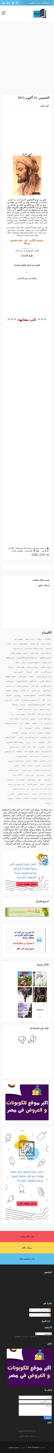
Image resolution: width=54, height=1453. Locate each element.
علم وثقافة (10, 658)
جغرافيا (15, 705)
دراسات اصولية (45, 709)
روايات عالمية (46, 667)
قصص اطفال (10, 676)
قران (23, 747)
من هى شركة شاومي (27, 1436)
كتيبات (34, 794)
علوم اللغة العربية (44, 719)
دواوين (16, 765)
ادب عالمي (25, 690)
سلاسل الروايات (11, 723)
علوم (39, 780)
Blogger (18, 1336)
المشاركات (43, 1310)
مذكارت (12, 794)
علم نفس (47, 780)
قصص (33, 719)
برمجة (11, 667)
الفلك (35, 761)
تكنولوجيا (41, 742)
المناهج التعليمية (29, 695)
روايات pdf (27, 1248)
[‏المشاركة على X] (38, 554)
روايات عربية (46, 644)
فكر (43, 700)
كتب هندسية (46, 751)
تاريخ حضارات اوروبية (16, 761)
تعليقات (44, 1315)
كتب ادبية (24, 719)
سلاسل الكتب (13, 770)
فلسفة (8, 690)
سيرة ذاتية (10, 681)
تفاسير (37, 765)
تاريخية (22, 705)
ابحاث (17, 700)
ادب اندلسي (46, 756)
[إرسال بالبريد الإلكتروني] (44, 554)
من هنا (27, 243)
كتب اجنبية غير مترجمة (16, 784)
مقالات (18, 798)
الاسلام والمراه (21, 756)
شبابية (25, 653)
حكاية (24, 765)
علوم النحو (31, 780)
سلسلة (8, 695)
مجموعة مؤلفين (23, 794)
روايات (39, 639)
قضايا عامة (34, 653)
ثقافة (27, 723)
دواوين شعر (20, 714)
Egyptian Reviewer (27, 1431)
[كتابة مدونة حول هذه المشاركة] (41, 554)
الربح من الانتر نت (31, 737)
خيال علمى (22, 676)
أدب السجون (9, 751)
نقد (20, 728)
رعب (35, 709)
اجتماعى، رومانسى (28, 733)
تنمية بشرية (23, 644)
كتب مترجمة (18, 648)
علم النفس (47, 690)
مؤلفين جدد (18, 639)
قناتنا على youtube (24, 709)
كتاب (36, 672)
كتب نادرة (34, 686)
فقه (29, 747)
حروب (28, 742)
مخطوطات (47, 728)
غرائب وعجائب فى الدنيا (34, 648)
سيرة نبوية (40, 775)
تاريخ (17, 662)
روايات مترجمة (32, 667)
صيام (49, 747)
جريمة (30, 765)
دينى (14, 644)
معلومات (34, 798)
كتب (9, 644)
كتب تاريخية (29, 639)
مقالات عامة (14, 719)
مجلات (31, 676)
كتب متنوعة (46, 662)
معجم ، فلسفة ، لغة (32, 751)
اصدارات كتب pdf (44, 714)
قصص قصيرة (46, 686)
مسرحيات (28, 728)
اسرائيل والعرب (45, 681)
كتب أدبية (33, 681)
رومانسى (17, 695)
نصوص (10, 798)
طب (49, 700)
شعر (23, 662)
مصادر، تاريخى (45, 798)
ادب (40, 723)
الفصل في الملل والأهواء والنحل (27, 265)
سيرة (49, 775)
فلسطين (10, 780)
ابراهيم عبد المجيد (44, 733)
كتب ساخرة (35, 690)
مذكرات (37, 728)
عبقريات (41, 747)
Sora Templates (34, 1447)
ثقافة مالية (31, 714)
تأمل (49, 742)
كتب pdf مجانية (27, 1236)
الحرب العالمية (45, 761)
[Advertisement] (27, 60)
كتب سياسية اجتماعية (20, 789)
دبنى (21, 723)
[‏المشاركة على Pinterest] (32, 554)
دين (12, 714)
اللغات (34, 723)
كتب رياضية (14, 747)
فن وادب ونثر (46, 653)
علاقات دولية (17, 775)
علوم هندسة (20, 780)
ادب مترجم (10, 686)
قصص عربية (18, 672)
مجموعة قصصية (34, 662)
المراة (28, 761)
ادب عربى (8, 700)
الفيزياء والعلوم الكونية (36, 705)
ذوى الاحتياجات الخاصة (42, 770)
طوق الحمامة (27, 255)
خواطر (15, 690)
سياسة (48, 648)
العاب (20, 737)
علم (34, 747)
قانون (49, 784)
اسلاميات (47, 639)
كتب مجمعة (34, 644)
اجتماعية (48, 723)
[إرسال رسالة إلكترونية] (37, 551)
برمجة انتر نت (46, 672)
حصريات (29, 672)
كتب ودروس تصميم (43, 676)
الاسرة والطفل (45, 658)
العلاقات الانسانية (44, 695)
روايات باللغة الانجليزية (14, 742)
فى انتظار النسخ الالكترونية (27, 658)
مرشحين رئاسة (22, 686)
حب (34, 742)
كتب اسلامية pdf (27, 1259)
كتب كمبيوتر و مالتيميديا (30, 700)
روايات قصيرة (26, 770)
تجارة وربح (47, 765)
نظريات (48, 803)
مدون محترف (13, 1447)
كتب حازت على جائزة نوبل (41, 789)
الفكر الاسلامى (9, 737)
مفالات (25, 798)
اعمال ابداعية (34, 756)
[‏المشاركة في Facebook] (35, 554)
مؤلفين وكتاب (17, 551)
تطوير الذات (20, 667)
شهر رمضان (29, 775)
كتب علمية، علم (45, 794)
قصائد (42, 784)
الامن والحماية (45, 737)
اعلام (49, 705)
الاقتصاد (15, 733)
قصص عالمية (32, 784)
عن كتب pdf (24, 846)
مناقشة (19, 751)
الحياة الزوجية (22, 681)
